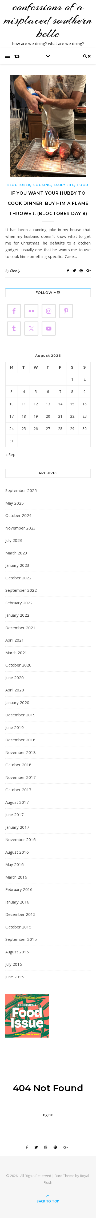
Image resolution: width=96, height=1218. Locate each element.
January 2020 (17, 702)
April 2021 (14, 640)
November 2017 (20, 777)
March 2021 (16, 652)
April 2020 (14, 690)
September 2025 (21, 490)
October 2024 (18, 515)
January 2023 (17, 565)
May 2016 (14, 864)
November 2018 (20, 752)
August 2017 (17, 802)
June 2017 (14, 814)
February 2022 (19, 602)
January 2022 (17, 615)
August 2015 (17, 951)
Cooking (42, 185)
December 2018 (20, 739)
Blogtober (18, 185)
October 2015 (18, 927)
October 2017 (18, 789)
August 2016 (17, 852)
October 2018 (18, 764)
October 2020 (18, 665)
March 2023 (16, 553)
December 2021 (20, 627)
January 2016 (17, 902)
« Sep (10, 454)
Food (83, 185)
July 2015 (13, 964)
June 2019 (14, 727)
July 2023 (13, 540)
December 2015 (20, 914)
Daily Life (64, 185)
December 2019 (20, 714)
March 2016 (16, 877)
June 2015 (14, 976)
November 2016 (20, 839)
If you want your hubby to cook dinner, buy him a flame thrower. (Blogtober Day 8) (48, 203)
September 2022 (21, 590)
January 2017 (17, 827)
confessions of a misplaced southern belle (48, 20)
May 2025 (14, 503)
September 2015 (21, 939)
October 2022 (18, 577)
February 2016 (19, 889)
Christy (15, 270)
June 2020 (14, 677)
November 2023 (20, 528)
